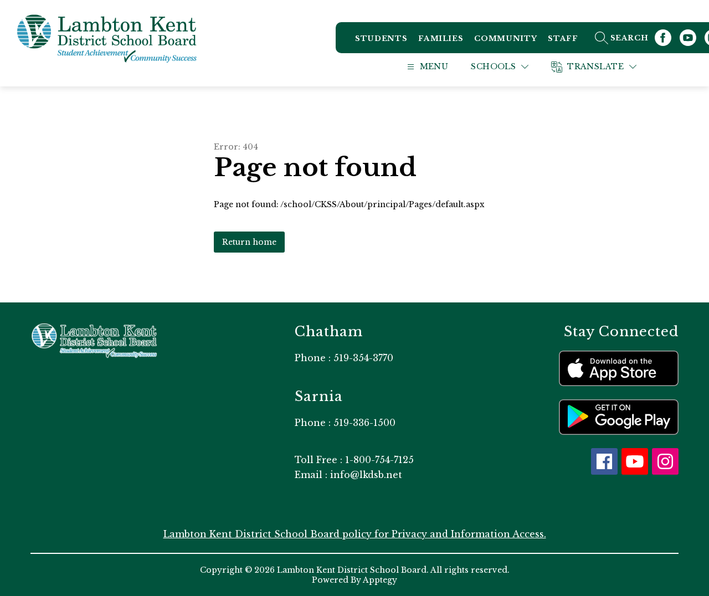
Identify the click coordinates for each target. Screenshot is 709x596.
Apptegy (380, 580)
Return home (249, 242)
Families (440, 38)
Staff (563, 38)
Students (381, 38)
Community (505, 38)
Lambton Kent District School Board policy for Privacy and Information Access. (354, 534)
